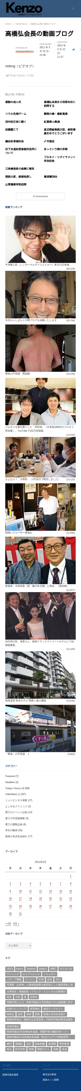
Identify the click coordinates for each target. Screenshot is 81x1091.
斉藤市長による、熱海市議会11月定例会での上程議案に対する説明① (40, 1003)
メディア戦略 (14, 979)
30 (10, 913)
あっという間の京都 (56, 149)
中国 (41, 979)
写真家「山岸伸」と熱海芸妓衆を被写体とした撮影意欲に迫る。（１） (40, 985)
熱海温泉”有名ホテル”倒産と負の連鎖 (25, 700)
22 (70, 898)
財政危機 (40, 1043)
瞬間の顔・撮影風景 (56, 113)
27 (50, 906)
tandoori (31, 968)
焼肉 (28, 1014)
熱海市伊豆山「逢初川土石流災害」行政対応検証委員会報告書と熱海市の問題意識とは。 (40, 1020)
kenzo (19, 968)
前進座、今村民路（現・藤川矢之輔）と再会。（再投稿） (37, 586)
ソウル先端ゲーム (15, 113)
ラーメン (30, 979)
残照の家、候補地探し (18, 176)
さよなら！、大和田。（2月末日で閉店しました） (32, 479)
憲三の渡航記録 (13, 824)
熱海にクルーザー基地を (18, 532)
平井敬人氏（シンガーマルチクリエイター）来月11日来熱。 (38, 264)
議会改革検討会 (14, 141)
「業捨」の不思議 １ (17, 753)
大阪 (17, 996)
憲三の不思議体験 (15, 818)
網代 (9, 1043)
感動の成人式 (13, 102)
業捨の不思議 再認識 (17, 373)
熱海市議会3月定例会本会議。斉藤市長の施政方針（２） (38, 1031)
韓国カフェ (43, 1049)
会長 (49, 979)
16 (10, 898)
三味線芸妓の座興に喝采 (19, 168)
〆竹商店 (49, 141)
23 (10, 906)
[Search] (71, 8)
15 (70, 891)
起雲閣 (52, 1043)
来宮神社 (35, 1008)
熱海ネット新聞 (51, 1079)
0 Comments (40, 196)
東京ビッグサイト (53, 1008)
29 (70, 906)
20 (50, 898)
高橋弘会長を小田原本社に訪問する (60, 104)
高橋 (55, 1049)
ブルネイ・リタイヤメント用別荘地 (60, 159)
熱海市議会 (13, 1026)
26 (40, 906)
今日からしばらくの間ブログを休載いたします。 (32, 320)
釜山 (9, 1049)
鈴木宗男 (20, 1049)
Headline (10, 782)
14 (60, 891)
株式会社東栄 (49, 1074)
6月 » (16, 923)
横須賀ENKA (50, 176)
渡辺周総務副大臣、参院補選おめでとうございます (60, 131)
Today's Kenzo (13, 788)
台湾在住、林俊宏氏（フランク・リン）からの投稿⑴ (36, 991)
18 (30, 898)
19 (40, 898)
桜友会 (10, 1014)
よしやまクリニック (16, 806)
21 (60, 898)
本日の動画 (11, 830)
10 (20, 891)
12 (40, 891)
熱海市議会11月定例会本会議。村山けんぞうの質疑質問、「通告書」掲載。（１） (39, 1037)
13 (50, 891)
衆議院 (19, 1043)
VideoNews (11, 794)
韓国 (31, 1049)
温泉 (20, 1014)
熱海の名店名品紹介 (16, 836)
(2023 (10, 968)
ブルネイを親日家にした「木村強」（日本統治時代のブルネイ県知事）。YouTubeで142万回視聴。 (39, 429)
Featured (10, 776)
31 (20, 913)
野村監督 (64, 1043)
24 (20, 906)
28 (60, 906)
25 (30, 906)
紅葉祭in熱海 (52, 121)
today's (43, 968)
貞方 (28, 1043)
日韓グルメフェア (16, 1008)
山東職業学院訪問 (15, 184)
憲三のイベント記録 (16, 812)
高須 (64, 1049)
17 (20, 898)
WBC (53, 968)
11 (30, 891)
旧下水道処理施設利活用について (21, 151)
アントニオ (13, 974)
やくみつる (66, 968)
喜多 (9, 996)
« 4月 (8, 923)
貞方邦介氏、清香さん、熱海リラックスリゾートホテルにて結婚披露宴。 (39, 643)
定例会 (33, 996)
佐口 (58, 979)
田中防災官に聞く (15, 121)
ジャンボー (50, 974)
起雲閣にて (11, 129)
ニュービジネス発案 (16, 800)
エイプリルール (31, 974)
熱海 (37, 1014)
